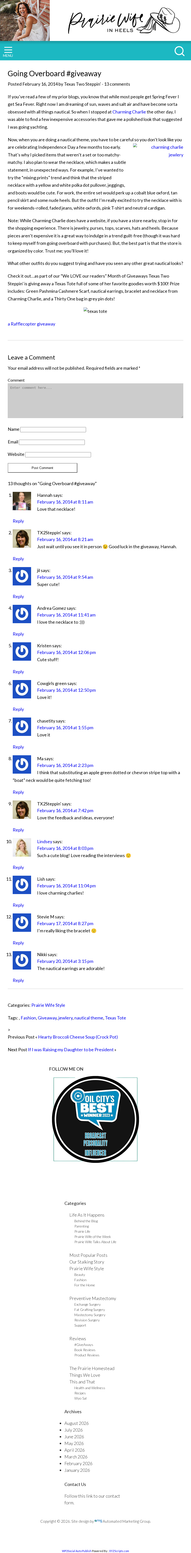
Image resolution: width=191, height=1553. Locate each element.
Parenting (81, 1226)
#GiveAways (83, 1344)
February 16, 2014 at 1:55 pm (65, 727)
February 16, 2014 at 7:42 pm (65, 810)
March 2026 (76, 1456)
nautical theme (88, 1017)
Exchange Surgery (87, 1304)
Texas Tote (115, 1017)
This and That (82, 1381)
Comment (16, 380)
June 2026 (74, 1436)
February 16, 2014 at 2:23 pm (65, 765)
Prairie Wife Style (48, 1005)
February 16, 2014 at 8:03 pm (65, 848)
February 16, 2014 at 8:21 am (65, 539)
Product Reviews (86, 1355)
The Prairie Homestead (91, 1368)
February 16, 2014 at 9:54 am (65, 577)
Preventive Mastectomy (92, 1298)
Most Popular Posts (88, 1255)
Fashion (28, 1017)
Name (13, 429)
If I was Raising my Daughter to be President (71, 1049)
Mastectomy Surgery (89, 1315)
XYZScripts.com (119, 1551)
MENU (8, 55)
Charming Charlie (129, 111)
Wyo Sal (80, 1398)
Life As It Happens (86, 1215)
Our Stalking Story (86, 1261)
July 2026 (73, 1430)
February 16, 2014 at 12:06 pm (66, 652)
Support (80, 1325)
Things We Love (84, 1375)
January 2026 (77, 1470)
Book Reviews (85, 1350)
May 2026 (74, 1443)
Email (13, 441)
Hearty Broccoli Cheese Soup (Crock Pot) (78, 1037)
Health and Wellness (89, 1388)
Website (16, 454)
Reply (18, 521)
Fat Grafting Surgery (89, 1309)
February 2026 (78, 1463)
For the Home (84, 1285)
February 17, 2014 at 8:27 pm (65, 923)
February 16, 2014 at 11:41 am (66, 614)
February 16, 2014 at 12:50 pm (66, 690)
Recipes (80, 1393)
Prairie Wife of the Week (92, 1236)
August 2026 (76, 1423)
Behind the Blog (86, 1221)
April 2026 (74, 1450)
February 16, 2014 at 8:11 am (65, 502)
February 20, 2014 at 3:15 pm (65, 961)
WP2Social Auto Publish (77, 1551)
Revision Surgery (87, 1320)
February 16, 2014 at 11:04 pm (66, 885)
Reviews (77, 1338)
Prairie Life (82, 1231)
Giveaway (47, 1017)
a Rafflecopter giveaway (31, 323)
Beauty (79, 1274)
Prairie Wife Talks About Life (95, 1242)
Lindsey (44, 841)
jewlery (65, 1017)
